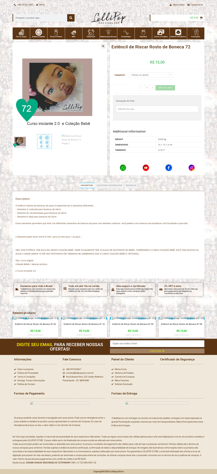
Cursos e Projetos (161, 37)
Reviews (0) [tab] (131, 185)
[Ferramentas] (126, 32)
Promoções (195, 37)
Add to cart (165, 87)
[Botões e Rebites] (38, 32)
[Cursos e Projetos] (161, 32)
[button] (103, 46)
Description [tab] (87, 185)
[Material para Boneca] (108, 32)
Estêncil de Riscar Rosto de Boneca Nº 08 (181, 324)
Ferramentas (126, 37)
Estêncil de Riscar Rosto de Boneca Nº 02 (35, 324)
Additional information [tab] (109, 185)
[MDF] (73, 32)
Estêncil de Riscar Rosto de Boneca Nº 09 (132, 324)
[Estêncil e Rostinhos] (178, 32)
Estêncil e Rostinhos (178, 37)
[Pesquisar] (71, 18)
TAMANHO (119, 75)
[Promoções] (195, 32)
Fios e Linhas (21, 37)
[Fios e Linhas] (21, 32)
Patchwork (91, 37)
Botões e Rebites (38, 37)
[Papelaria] (143, 32)
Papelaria (143, 37)
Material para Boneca (108, 37)
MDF (73, 37)
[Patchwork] (91, 32)
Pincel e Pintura (56, 37)
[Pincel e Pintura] (56, 32)
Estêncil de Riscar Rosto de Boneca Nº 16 (84, 324)
